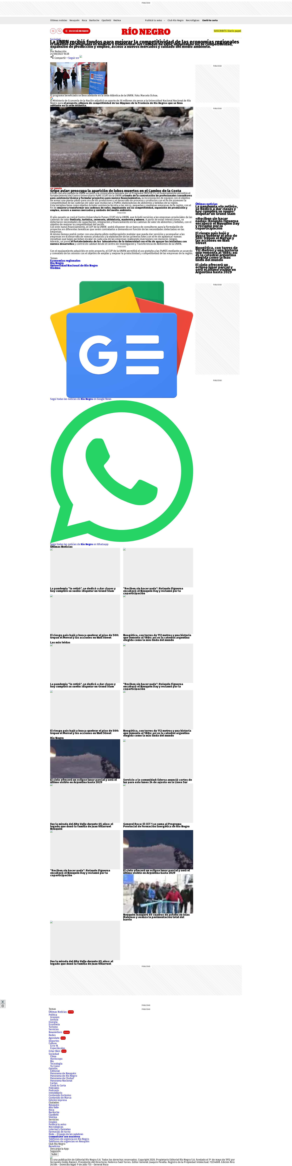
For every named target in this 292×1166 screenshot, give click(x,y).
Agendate (57, 1038)
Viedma (117, 20)
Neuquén (75, 20)
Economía (54, 1024)
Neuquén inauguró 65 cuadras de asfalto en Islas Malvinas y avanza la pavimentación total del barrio (156, 917)
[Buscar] (59, 31)
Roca (84, 20)
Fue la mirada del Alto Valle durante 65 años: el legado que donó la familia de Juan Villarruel (81, 825)
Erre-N (54, 1046)
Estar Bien (57, 1051)
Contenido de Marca (60, 1098)
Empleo (53, 1122)
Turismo (53, 1027)
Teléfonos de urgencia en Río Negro (69, 1139)
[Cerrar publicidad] (2, 1002)
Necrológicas (192, 20)
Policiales (54, 1088)
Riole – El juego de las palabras (66, 1134)
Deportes (54, 1041)
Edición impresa (58, 1100)
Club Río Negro (176, 20)
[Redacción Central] (51, 49)
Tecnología (56, 1064)
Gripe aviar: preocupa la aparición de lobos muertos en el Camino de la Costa (115, 191)
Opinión (53, 1068)
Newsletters (59, 1032)
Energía (53, 1022)
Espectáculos (57, 1048)
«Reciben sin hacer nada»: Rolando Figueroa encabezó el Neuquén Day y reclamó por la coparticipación (217, 223)
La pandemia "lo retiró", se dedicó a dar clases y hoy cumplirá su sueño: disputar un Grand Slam (83, 590)
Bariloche (94, 20)
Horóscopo (56, 1059)
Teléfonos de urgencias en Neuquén (69, 1141)
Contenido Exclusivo (60, 1095)
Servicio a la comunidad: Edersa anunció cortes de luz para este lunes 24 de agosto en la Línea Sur (157, 781)
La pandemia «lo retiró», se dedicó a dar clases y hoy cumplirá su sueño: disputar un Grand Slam (216, 210)
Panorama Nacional (61, 1081)
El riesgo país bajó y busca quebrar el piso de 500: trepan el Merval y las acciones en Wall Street (216, 238)
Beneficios (54, 1146)
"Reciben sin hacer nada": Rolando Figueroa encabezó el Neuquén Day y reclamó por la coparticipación (153, 591)
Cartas (53, 1083)
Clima (53, 1056)
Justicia (54, 1019)
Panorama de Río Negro (63, 1076)
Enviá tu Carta (58, 1085)
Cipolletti (106, 20)
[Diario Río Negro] (146, 31)
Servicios (54, 1029)
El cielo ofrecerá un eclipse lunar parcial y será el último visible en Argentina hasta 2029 (215, 268)
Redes (52, 1035)
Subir (54, 1154)
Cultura (53, 1043)
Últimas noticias (58, 20)
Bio (52, 1061)
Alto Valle (54, 1107)
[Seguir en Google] (51, 97)
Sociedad (55, 39)
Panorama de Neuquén (63, 1073)
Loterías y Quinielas (60, 1129)
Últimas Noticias (61, 1011)
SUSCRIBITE (227, 30)
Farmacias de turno (59, 1132)
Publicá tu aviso (57, 1124)
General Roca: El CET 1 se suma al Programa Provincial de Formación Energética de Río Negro (156, 825)
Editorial (55, 1071)
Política (53, 1015)
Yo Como (55, 1066)
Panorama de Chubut (62, 1078)
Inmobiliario (55, 1093)
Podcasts (54, 1090)
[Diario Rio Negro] (51, 1157)
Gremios (54, 1017)
